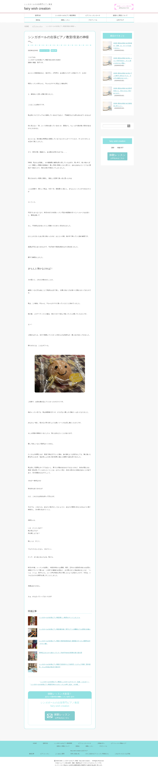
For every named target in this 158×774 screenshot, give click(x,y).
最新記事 (53, 50)
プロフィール (92, 20)
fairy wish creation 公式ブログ (79, 750)
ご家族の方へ (101, 743)
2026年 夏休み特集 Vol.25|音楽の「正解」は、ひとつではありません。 (122, 45)
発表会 (38, 20)
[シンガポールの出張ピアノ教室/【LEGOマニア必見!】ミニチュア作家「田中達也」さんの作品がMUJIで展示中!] (32, 671)
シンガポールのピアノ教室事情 (65, 15)
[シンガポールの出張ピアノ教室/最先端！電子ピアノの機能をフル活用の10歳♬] (32, 636)
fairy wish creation (38, 6)
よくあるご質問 (59, 753)
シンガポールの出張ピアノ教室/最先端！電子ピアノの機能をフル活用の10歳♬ (65, 629)
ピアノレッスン (44, 50)
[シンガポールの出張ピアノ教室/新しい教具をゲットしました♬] (32, 624)
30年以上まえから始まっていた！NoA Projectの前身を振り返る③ (60, 652)
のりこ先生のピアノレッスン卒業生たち (97, 753)
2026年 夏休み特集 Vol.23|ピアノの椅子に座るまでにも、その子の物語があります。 (122, 75)
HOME (35, 743)
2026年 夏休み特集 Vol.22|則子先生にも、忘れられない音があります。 (122, 90)
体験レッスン (65, 20)
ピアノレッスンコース (92, 15)
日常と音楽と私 (74, 753)
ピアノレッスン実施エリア (118, 743)
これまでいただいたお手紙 (122, 753)
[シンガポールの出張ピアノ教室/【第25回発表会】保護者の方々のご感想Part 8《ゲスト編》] (32, 647)
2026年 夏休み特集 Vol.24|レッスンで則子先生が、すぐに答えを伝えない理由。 (122, 60)
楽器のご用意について (120, 15)
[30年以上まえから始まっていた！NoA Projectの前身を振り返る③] (32, 659)
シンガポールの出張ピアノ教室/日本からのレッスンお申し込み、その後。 (55, 684)
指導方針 (38, 15)
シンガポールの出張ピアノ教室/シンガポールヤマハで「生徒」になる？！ (64, 682)
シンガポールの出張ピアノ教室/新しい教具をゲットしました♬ (59, 617)
